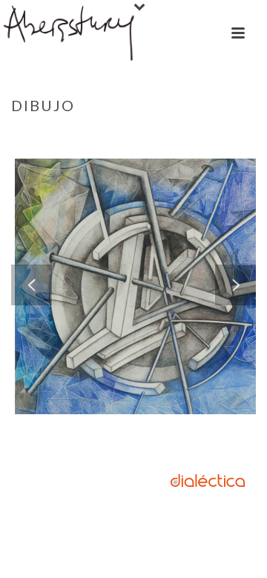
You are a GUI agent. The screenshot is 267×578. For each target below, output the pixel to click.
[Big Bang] (171, 228)
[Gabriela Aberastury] (69, 33)
